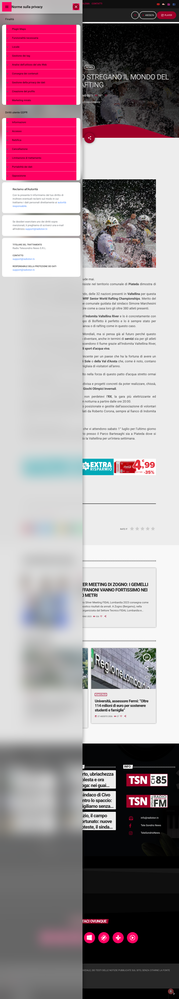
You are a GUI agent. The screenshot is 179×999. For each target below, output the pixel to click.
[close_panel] (76, 6)
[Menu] (7, 7)
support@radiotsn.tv (36, 229)
